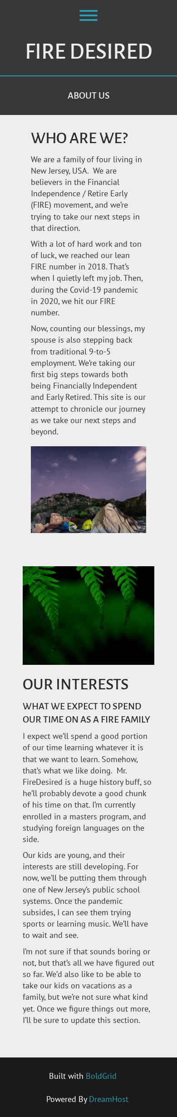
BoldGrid (101, 1076)
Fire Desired (88, 51)
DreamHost (108, 1099)
